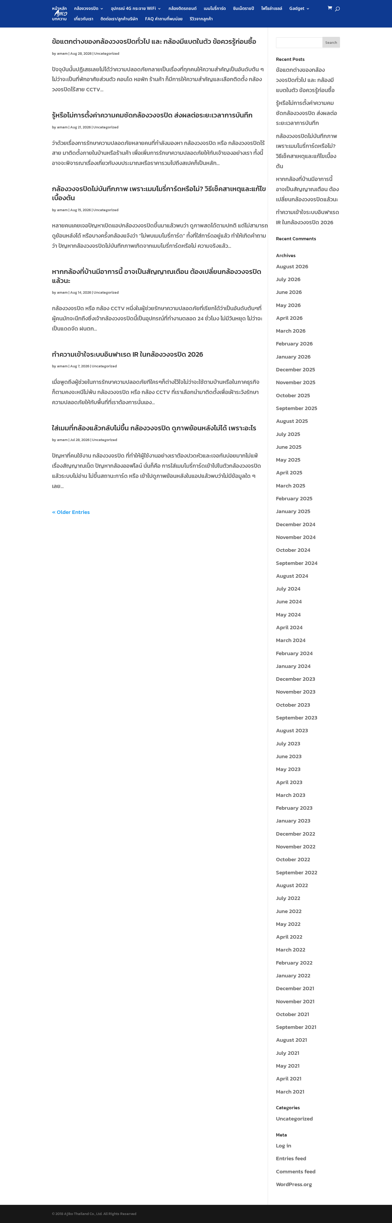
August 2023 (292, 730)
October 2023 (293, 705)
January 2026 (293, 356)
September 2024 (296, 563)
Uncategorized (106, 53)
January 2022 (293, 975)
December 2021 (295, 988)
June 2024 (289, 601)
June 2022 (289, 911)
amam (62, 53)
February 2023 (294, 808)
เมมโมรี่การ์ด (215, 9)
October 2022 (293, 859)
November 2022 (295, 846)
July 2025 (288, 434)
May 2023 (288, 769)
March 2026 (291, 331)
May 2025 (288, 459)
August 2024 (292, 576)
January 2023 (293, 820)
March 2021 (290, 1091)
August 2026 (292, 266)
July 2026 (288, 279)
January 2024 (293, 666)
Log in (283, 1145)
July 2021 (287, 1053)
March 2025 (290, 485)
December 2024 (295, 524)
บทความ (59, 19)
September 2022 (296, 872)
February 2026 (294, 343)
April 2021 (288, 1078)
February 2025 (294, 498)
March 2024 (290, 640)
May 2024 (288, 614)
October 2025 (293, 395)
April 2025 (289, 472)
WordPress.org (294, 1184)
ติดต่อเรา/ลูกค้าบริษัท (119, 19)
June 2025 (289, 447)
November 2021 (295, 1001)
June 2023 (289, 756)
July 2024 (288, 588)
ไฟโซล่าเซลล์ (271, 9)
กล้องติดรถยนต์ (183, 9)
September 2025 (296, 408)
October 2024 (293, 550)
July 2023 (288, 743)
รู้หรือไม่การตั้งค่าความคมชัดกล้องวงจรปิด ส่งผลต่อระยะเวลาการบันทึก (152, 115)
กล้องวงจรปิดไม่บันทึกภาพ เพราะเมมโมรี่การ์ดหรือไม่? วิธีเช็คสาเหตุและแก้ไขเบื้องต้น (159, 193)
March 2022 (290, 949)
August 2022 (292, 885)
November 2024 (295, 537)
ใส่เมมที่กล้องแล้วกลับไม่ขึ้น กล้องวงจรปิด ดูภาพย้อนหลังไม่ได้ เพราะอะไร (154, 428)
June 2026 (289, 292)
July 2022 (288, 898)
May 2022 (288, 924)
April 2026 (289, 318)
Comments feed (295, 1171)
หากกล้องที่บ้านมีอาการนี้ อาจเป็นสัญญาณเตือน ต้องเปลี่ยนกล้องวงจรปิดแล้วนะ (156, 276)
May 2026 (288, 305)
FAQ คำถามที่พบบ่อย (164, 19)
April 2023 (289, 782)
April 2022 (289, 937)
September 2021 (296, 1027)
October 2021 (292, 1014)
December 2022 (295, 833)
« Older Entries (71, 512)
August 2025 (292, 421)
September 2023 (296, 717)
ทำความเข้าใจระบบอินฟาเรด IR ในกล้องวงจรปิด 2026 (127, 354)
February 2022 (294, 962)
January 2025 (293, 511)
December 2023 (295, 679)
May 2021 (287, 1065)
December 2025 (295, 369)
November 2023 (295, 691)
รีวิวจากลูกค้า (201, 19)
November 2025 (295, 382)
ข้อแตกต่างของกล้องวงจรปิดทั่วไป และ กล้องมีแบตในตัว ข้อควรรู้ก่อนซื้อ (154, 41)
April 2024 (289, 627)
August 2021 (291, 1040)
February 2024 (294, 653)
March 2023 (290, 795)
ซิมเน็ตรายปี (243, 9)
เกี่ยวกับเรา (83, 19)
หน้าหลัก (59, 9)
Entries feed (291, 1158)
